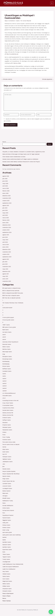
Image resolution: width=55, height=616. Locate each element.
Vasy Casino (6, 571)
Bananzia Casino (7, 344)
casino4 (5, 385)
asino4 (4, 339)
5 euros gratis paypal (8, 317)
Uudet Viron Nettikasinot (9, 569)
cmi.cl (4, 398)
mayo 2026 (5, 183)
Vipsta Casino (6, 576)
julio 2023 (5, 261)
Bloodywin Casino (7, 356)
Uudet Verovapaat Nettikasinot (11, 566)
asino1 (4, 334)
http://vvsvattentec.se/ (12, 54)
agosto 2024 (6, 234)
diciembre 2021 (6, 271)
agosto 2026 (6, 176)
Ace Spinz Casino (7, 332)
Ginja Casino (6, 449)
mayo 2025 (5, 213)
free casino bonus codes (9, 442)
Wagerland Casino (7, 581)
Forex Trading (6, 437)
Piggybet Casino (7, 520)
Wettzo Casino (6, 583)
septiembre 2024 (7, 232)
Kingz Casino (6, 478)
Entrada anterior (7, 79)
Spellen (5, 537)
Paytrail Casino (6, 517)
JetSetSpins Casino (8, 461)
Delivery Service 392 (8, 415)
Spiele (4, 539)
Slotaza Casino (6, 525)
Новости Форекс (7, 596)
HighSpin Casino (7, 459)
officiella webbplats (10, 36)
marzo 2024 (6, 244)
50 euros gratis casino (8, 320)
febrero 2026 (6, 191)
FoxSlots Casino (7, 439)
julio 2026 (5, 178)
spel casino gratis (7, 532)
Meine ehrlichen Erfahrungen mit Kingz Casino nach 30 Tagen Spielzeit (21, 154)
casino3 (4, 383)
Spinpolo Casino (7, 544)
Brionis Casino (6, 366)
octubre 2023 (6, 254)
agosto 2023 (6, 259)
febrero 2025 (6, 220)
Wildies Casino (6, 586)
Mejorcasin (5, 493)
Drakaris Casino (7, 417)
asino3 (4, 337)
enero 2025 (5, 222)
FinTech (4, 432)
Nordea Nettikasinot (8, 505)
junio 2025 (5, 210)
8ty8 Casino (6, 329)
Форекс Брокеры (7, 600)
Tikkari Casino (6, 554)
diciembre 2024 (7, 225)
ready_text (5, 522)
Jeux (4, 464)
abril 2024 (5, 242)
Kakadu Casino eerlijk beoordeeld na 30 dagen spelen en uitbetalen (20, 159)
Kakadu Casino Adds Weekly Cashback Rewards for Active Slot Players (21, 161)
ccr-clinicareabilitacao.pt (9, 393)
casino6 (4, 390)
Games (4, 447)
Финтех (4, 598)
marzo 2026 (6, 188)
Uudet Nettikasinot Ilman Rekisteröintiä (13, 564)
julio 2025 (5, 208)
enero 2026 (5, 193)
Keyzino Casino (6, 476)
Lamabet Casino (7, 483)
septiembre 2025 (7, 203)
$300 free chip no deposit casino (11, 295)
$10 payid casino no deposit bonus (11, 288)
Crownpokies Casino (8, 405)
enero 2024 (5, 247)
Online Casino (6, 508)
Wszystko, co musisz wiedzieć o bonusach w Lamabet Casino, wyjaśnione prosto (24, 151)
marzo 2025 (6, 217)
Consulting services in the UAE (10, 400)
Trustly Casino (6, 559)
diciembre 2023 (6, 249)
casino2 (4, 381)
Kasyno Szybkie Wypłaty (9, 471)
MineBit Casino (6, 498)
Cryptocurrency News (8, 407)
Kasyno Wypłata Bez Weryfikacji (11, 473)
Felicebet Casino (7, 427)
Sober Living (6, 530)
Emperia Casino (7, 425)
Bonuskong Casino (7, 359)
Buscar (4, 141)
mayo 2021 (5, 276)
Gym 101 (5, 454)
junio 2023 (5, 264)
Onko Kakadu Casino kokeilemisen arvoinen (14, 156)
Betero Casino (6, 346)
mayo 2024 (5, 239)
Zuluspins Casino (7, 591)
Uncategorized (6, 561)
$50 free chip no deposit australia (11, 298)
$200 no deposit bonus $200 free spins (13, 293)
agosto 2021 (6, 274)
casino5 (4, 388)
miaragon (5, 495)
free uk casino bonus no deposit (11, 444)
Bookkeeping (6, 361)
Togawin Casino (7, 557)
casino (4, 376)
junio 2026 (5, 181)
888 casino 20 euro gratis (9, 327)
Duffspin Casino (7, 420)
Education (5, 422)
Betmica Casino (7, 349)
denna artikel (17, 63)
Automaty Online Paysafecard (10, 342)
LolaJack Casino (7, 486)
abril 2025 (5, 215)
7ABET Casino (6, 324)
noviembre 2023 (7, 252)
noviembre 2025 (7, 198)
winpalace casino (7, 588)
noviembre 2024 (7, 227)
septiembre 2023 (7, 256)
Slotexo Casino (6, 527)
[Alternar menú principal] (51, 3)
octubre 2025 (6, 200)
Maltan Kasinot (6, 491)
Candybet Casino (7, 371)
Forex (4, 434)
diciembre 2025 (6, 195)
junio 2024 (5, 237)
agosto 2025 (6, 205)
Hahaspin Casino (7, 456)
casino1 (4, 378)
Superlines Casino (7, 549)
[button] (51, 612)
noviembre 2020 (7, 281)
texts (4, 552)
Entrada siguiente (47, 79)
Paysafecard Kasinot (8, 515)
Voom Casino (6, 579)
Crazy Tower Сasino (8, 403)
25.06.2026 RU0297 (7, 307)
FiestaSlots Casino (7, 429)
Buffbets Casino (7, 368)
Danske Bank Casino (8, 410)
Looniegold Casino (7, 488)
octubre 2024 (6, 230)
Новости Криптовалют (8, 593)
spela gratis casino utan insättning (11, 535)
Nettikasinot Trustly (8, 500)
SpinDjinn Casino (7, 542)
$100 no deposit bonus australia (11, 290)
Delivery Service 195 (8, 412)
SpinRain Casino (7, 547)
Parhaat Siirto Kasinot (8, 510)
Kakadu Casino (6, 469)
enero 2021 (5, 278)
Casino (17, 20)
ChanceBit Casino (7, 395)
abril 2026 (5, 186)
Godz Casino (6, 452)
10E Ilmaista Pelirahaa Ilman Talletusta (13, 302)
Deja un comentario (10, 20)
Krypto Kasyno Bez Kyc (9, 481)
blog (4, 354)
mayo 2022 (5, 269)
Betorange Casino (7, 351)
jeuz (4, 466)
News (4, 503)
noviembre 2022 (7, 266)
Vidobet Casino (6, 574)
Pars (4, 513)
